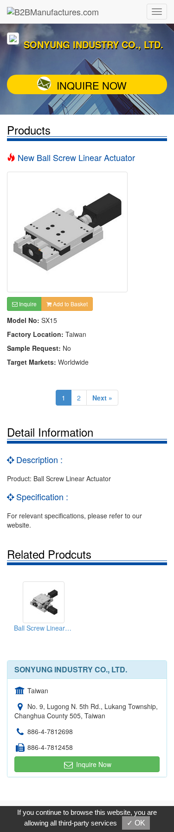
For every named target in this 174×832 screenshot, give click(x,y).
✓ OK (136, 823)
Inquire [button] (27, 304)
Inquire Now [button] (92, 764)
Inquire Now (92, 85)
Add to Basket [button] (70, 304)
